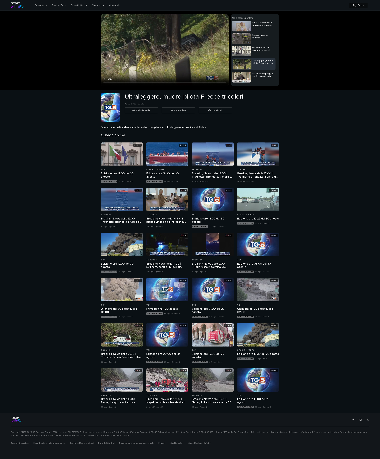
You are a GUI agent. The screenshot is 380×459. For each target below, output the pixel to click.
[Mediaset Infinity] (17, 5)
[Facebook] (353, 419)
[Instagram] (360, 419)
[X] (368, 419)
